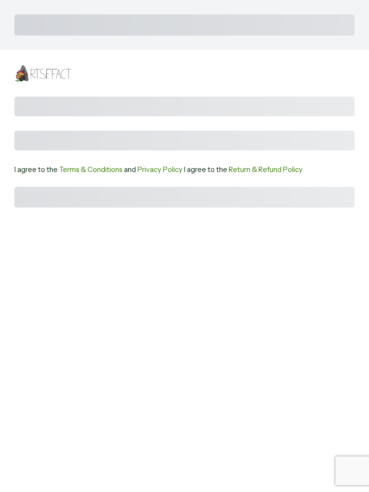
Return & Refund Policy (266, 169)
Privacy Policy (160, 169)
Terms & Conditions (91, 169)
